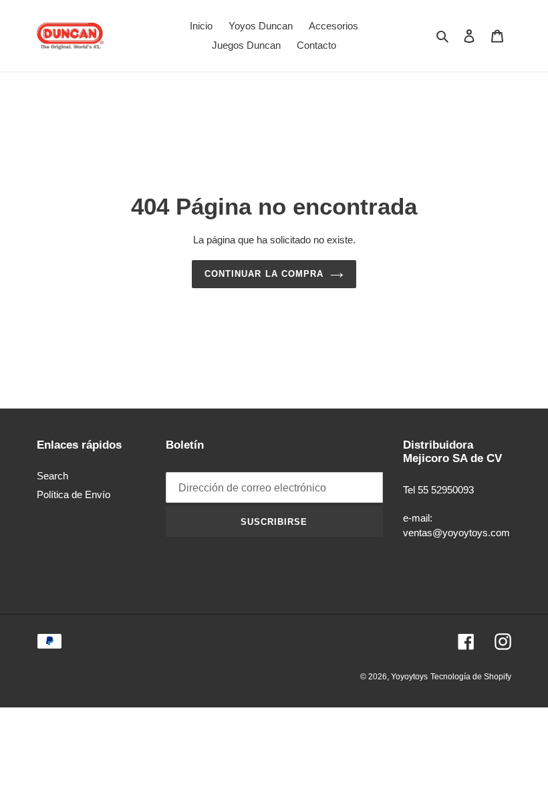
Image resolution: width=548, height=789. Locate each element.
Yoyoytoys (409, 676)
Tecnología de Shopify (470, 676)
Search (52, 475)
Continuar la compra (263, 274)
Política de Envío (73, 494)
